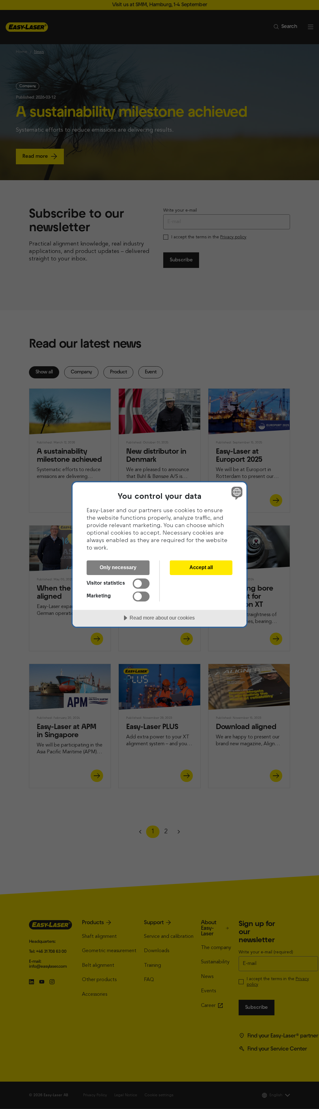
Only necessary (118, 567)
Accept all (201, 567)
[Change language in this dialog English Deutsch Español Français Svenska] (236, 492)
